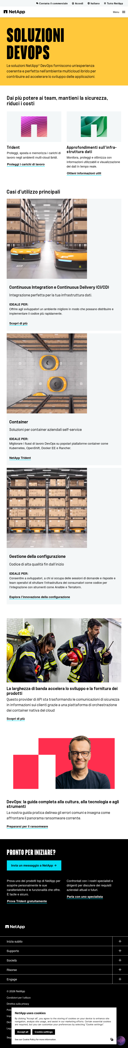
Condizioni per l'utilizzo (19, 997)
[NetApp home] (14, 11)
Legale (10, 1028)
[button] (119, 11)
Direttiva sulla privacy (18, 1003)
